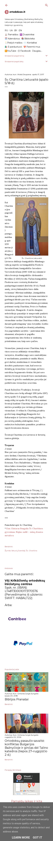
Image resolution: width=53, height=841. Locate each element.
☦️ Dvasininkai (27, 34)
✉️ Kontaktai (30, 42)
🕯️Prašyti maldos (13, 42)
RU (6, 30)
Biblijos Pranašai (17, 699)
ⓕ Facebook (24, 51)
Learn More (21, 837)
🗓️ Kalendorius (12, 38)
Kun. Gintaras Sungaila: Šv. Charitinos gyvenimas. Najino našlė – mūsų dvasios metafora (24, 532)
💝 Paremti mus (31, 46)
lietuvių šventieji (18, 550)
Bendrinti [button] (9, 546)
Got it (37, 837)
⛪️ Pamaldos (11, 34)
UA (11, 30)
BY (15, 30)
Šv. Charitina (31, 550)
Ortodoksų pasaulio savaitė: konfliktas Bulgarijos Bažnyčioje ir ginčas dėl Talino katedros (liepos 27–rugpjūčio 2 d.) (26, 747)
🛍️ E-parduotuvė (13, 46)
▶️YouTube (10, 51)
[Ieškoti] (46, 4)
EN (20, 30)
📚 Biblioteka (28, 38)
